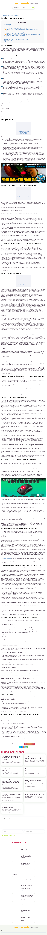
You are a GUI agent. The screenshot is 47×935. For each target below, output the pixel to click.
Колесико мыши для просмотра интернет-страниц (15, 35)
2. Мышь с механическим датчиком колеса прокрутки (16, 41)
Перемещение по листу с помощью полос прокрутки (16, 39)
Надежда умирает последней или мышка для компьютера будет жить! (22, 29)
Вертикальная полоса (6, 558)
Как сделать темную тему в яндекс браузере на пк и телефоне (27, 856)
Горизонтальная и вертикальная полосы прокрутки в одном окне (21, 36)
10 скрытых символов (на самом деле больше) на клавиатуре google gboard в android (27, 897)
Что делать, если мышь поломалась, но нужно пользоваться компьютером (23, 34)
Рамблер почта (24, 904)
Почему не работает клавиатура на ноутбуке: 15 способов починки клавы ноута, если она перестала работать (11, 782)
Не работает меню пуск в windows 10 (34, 794)
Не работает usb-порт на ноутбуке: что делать (11, 795)
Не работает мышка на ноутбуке (33, 768)
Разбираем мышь (8, 27)
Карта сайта (7, 930)
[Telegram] (25, 747)
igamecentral (21, 3)
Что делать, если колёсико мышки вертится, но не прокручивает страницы (23, 132)
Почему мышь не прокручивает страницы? (16, 33)
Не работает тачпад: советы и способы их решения (33, 781)
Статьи (22, 867)
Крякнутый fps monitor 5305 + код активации (26, 911)
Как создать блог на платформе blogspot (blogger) (23, 873)
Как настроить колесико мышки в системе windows (15, 28)
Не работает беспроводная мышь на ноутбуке (23, 285)
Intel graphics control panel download (22, 879)
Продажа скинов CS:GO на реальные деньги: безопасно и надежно (27, 887)
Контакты (12, 930)
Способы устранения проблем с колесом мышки (17, 25)
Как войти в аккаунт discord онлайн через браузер (26, 919)
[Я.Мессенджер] (20, 747)
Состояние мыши (8, 40)
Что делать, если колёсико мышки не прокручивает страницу (18, 32)
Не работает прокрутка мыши (11, 30)
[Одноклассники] (23, 747)
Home (4, 15)
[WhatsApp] (27, 747)
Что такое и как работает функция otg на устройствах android (11, 806)
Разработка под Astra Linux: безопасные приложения (26, 865)
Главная (2, 930)
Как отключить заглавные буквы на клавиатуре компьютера (27, 848)
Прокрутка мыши (8, 24)
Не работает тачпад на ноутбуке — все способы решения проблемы (23, 198)
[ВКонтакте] (22, 747)
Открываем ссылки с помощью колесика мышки (17, 38)
